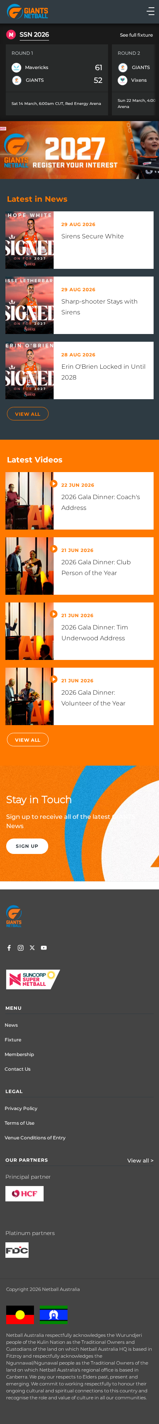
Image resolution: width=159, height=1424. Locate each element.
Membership (19, 1054)
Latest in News (37, 199)
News (11, 1025)
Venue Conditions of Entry (35, 1138)
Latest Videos (35, 459)
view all (28, 414)
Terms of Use (19, 1123)
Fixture (13, 1040)
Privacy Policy (21, 1108)
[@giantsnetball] (21, 948)
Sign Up (27, 846)
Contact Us (17, 1069)
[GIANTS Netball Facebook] (9, 948)
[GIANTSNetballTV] (44, 948)
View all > (140, 1160)
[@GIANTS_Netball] (32, 948)
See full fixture (136, 35)
